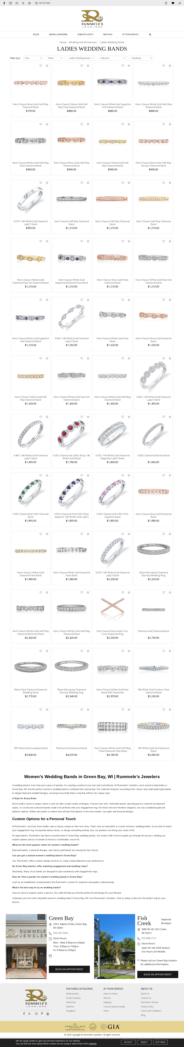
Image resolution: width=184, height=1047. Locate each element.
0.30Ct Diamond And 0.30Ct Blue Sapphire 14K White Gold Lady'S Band (71, 516)
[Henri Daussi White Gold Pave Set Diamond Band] (153, 258)
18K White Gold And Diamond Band (153, 750)
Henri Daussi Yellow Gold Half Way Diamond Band (113, 164)
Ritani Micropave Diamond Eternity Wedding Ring (153, 574)
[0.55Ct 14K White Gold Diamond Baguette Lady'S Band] (112, 433)
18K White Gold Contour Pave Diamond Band (153, 691)
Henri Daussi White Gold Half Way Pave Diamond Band (30, 164)
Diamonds (71, 1002)
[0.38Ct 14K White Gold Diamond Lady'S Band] (71, 316)
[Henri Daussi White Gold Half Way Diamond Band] (153, 82)
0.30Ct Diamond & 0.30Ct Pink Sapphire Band (112, 515)
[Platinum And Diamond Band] (153, 609)
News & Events (110, 993)
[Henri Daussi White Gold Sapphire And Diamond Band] (112, 82)
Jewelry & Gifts (85, 34)
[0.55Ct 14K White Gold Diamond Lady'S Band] (112, 550)
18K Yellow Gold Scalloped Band (31, 748)
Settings (160, 1042)
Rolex (36, 34)
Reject (144, 1042)
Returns (107, 998)
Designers (70, 1010)
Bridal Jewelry (72, 993)
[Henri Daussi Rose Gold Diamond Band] (153, 316)
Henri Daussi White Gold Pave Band (112, 340)
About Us (145, 993)
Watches (107, 34)
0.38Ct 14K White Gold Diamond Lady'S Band (72, 340)
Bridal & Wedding (58, 34)
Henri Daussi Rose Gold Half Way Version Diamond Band (153, 164)
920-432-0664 (60, 933)
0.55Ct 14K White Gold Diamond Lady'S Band (113, 574)
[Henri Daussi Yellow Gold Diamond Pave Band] (30, 550)
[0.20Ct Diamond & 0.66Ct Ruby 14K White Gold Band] (71, 433)
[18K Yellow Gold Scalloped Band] (30, 726)
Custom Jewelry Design (114, 1006)
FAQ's (106, 1010)
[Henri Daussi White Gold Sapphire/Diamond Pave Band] (71, 258)
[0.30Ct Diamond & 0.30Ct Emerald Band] (30, 492)
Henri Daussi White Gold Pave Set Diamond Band (153, 281)
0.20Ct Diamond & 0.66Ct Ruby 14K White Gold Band (71, 457)
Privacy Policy (147, 1006)
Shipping (107, 1002)
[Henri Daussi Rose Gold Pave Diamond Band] (112, 258)
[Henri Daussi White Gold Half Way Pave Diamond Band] (30, 141)
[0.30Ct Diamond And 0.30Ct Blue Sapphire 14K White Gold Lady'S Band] (71, 492)
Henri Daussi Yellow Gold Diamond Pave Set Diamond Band (31, 281)
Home (63, 42)
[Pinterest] (42, 1014)
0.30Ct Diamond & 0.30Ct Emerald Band (30, 515)
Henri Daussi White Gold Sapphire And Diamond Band (112, 106)
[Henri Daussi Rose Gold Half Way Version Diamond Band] (153, 141)
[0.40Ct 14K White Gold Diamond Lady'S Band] (153, 375)
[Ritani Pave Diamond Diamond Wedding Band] (30, 667)
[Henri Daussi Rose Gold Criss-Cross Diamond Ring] (112, 609)
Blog (143, 1015)
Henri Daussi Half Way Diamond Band (71, 223)
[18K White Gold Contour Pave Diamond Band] (153, 667)
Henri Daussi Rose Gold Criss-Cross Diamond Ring (112, 632)
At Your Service (130, 34)
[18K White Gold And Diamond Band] (153, 726)
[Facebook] (4, 3)
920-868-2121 (149, 938)
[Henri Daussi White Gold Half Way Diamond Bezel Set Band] (30, 609)
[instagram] (10, 3)
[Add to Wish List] (41, 66)
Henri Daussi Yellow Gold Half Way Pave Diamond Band (72, 106)
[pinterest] (29, 3)
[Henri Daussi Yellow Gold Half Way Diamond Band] (112, 141)
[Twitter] (23, 3)
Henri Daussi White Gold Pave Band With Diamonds (112, 691)
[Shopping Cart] (166, 3)
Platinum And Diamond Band (153, 631)
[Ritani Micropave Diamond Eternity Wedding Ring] (153, 550)
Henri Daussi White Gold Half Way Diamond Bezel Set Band (30, 632)
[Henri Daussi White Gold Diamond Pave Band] (71, 550)
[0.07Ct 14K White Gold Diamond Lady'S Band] (30, 199)
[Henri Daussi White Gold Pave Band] (112, 316)
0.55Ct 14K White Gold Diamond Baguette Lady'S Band (113, 457)
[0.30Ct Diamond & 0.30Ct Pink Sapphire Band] (112, 492)
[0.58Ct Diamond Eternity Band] (153, 433)
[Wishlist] (173, 3)
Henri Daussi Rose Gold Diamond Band (153, 340)
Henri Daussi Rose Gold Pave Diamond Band (112, 281)
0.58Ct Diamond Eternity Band (153, 455)
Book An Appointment (69, 969)
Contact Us (146, 998)
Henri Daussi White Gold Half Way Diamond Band (153, 106)
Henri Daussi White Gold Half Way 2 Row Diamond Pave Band (112, 750)
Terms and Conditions (151, 1010)
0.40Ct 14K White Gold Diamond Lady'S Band (153, 398)
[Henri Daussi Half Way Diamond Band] (71, 199)
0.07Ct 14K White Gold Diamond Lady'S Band (31, 223)
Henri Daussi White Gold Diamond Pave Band (71, 574)
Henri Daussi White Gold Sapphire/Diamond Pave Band (71, 281)
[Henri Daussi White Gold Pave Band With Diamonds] (112, 667)
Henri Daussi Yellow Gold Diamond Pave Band (30, 574)
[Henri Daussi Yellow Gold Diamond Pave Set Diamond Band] (30, 258)
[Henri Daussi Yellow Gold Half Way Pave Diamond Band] (71, 82)
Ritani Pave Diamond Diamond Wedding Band (30, 691)
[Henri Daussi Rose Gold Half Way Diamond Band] (30, 82)
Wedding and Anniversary (83, 42)
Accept (128, 1042)
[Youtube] (17, 3)
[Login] (180, 3)
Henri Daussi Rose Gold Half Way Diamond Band (30, 106)
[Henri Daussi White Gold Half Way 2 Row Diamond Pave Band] (112, 726)
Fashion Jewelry (73, 998)
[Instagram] (36, 1014)
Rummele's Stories (149, 1002)
